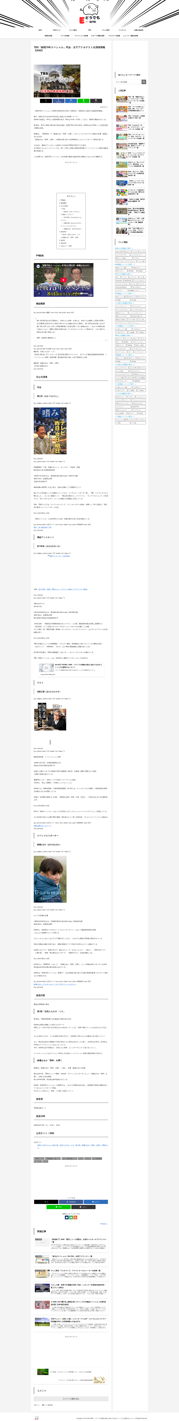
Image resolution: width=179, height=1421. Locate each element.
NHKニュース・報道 (121, 267)
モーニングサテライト (121, 367)
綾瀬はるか (38, 1161)
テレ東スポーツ (137, 387)
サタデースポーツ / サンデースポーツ (125, 261)
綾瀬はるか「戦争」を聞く (70, 237)
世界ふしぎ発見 (140, 345)
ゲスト (64, 220)
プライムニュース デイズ (138, 400)
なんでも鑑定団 (141, 377)
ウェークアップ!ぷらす (121, 284)
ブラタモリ (136, 258)
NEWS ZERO (128, 280)
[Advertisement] (71, 57)
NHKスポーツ (136, 267)
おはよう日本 (119, 251)
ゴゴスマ (142, 338)
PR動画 (63, 200)
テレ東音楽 (141, 390)
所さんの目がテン (136, 287)
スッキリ (124, 277)
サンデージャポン (120, 352)
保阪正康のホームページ (42, 825)
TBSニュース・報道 (121, 358)
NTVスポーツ (131, 296)
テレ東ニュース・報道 (121, 387)
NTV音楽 (134, 300)
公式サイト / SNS (66, 246)
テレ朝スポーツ (137, 329)
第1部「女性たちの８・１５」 (71, 234)
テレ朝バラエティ (120, 332)
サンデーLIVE (131, 319)
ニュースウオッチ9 (121, 254)
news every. (119, 280)
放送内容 (63, 232)
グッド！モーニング (121, 306)
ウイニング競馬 (120, 377)
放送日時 (63, 243)
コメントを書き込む (71, 1399)
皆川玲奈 (88, 1158)
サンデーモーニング (137, 348)
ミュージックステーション (136, 313)
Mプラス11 (142, 367)
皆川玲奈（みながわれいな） (73, 217)
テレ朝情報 (131, 332)
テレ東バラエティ (120, 390)
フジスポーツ (131, 419)
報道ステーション (120, 313)
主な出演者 (64, 206)
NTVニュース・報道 (121, 296)
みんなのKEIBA (120, 413)
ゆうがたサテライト (135, 371)
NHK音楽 (140, 271)
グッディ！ (127, 400)
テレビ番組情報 (40, 1158)
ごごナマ (134, 251)
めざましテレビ (120, 396)
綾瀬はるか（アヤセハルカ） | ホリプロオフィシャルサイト (55, 984)
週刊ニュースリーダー (121, 316)
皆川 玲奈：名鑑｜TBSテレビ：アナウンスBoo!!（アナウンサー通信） (63, 589)
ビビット (127, 338)
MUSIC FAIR (135, 406)
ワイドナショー (137, 410)
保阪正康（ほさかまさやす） (73, 223)
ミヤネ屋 (142, 277)
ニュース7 (142, 251)
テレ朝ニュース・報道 (121, 329)
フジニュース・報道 (121, 419)
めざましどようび (137, 403)
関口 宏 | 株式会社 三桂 (42, 527)
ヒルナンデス (133, 277)
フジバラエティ (141, 419)
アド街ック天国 (130, 377)
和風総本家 (137, 381)
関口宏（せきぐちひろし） (72, 211)
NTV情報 (118, 300)
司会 (63, 209)
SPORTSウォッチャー (139, 374)
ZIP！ (117, 277)
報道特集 (130, 345)
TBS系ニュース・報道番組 (70, 1158)
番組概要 (63, 203)
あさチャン (119, 338)
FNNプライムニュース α (122, 403)
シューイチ (119, 290)
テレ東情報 (131, 390)
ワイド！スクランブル (121, 309)
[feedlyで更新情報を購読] (71, 1217)
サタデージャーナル (138, 342)
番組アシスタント (68, 214)
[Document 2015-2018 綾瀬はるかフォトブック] (50, 879)
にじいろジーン (120, 406)
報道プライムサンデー (121, 410)
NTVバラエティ (141, 296)
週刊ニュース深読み (121, 258)
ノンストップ (139, 396)
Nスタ (117, 342)
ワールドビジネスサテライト (123, 374)
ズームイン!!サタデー (139, 280)
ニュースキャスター (121, 348)
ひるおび (134, 338)
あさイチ (127, 251)
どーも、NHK (141, 261)
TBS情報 (118, 361)
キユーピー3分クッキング (137, 284)
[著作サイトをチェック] (67, 1217)
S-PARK (141, 413)
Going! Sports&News (121, 287)
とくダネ (130, 396)
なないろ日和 (133, 367)
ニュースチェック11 (136, 254)
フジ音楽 (134, 423)
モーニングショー (136, 306)
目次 (68, 196)
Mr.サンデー (131, 413)
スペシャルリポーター (69, 226)
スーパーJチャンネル (137, 309)
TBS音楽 (134, 361)
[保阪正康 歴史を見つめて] (50, 723)
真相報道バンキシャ (134, 290)
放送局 (63, 240)
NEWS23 (126, 342)
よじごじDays (119, 371)
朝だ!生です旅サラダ (137, 316)
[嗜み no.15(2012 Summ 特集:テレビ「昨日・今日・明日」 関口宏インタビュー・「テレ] (50, 430)
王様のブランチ (120, 345)
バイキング (119, 400)
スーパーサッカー (139, 352)
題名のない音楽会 (120, 319)
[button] (96, 101)
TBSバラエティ (141, 358)
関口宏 (46, 1161)
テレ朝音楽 (141, 332)
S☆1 (130, 352)
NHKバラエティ (120, 271)
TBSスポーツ (131, 358)
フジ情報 (118, 423)
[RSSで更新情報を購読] (75, 1217)
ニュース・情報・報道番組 (53, 1158)
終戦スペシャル (97, 1158)
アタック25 (141, 319)
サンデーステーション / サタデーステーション (127, 323)
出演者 (81, 1158)
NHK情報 (131, 271)
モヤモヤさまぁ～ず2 (121, 381)
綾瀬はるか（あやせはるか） (73, 229)
